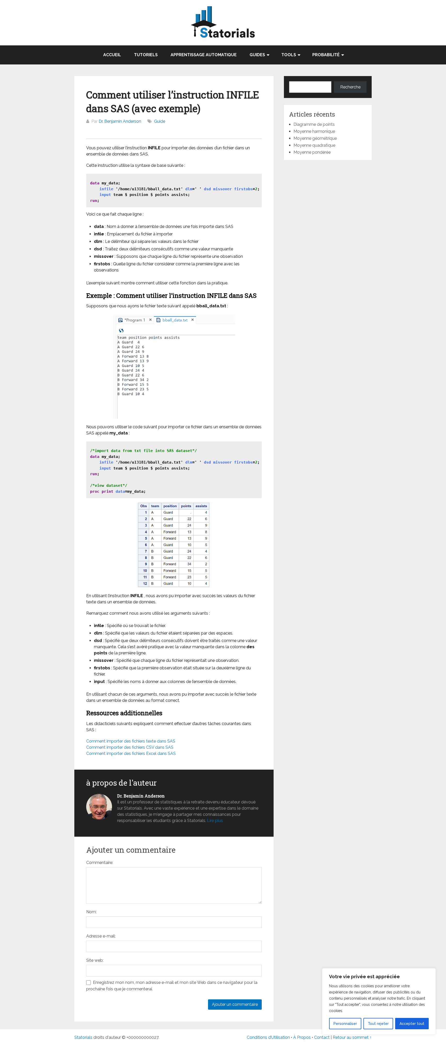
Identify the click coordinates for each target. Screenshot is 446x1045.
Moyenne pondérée (312, 152)
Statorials (83, 1037)
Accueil (112, 54)
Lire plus (215, 820)
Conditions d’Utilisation (268, 1037)
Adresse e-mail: (101, 936)
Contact (322, 1037)
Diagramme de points (314, 124)
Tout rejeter (378, 1024)
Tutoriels (146, 54)
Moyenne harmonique (314, 131)
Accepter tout (412, 1024)
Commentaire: (99, 862)
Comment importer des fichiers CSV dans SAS (129, 747)
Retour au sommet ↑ (352, 1037)
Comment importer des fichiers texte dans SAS (130, 741)
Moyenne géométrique (315, 138)
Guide (159, 121)
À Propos (302, 1037)
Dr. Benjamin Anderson (120, 121)
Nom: (91, 911)
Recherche (350, 87)
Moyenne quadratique (314, 145)
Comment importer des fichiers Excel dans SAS (131, 753)
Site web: (94, 960)
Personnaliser (345, 1024)
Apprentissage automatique (204, 54)
